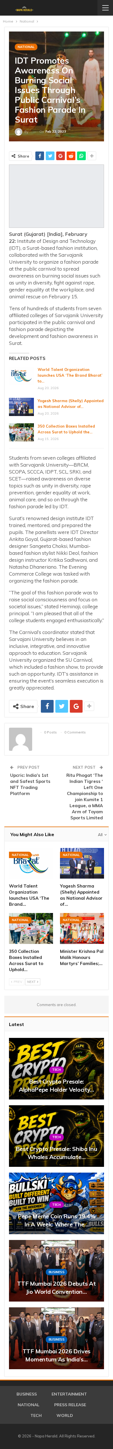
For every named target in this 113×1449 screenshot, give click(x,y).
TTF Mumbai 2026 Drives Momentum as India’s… (56, 1355)
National (26, 47)
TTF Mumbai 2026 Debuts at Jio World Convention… (56, 1287)
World (65, 1415)
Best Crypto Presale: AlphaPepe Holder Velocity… (56, 1085)
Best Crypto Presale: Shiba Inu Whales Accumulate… (56, 1152)
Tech (56, 1070)
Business (57, 1272)
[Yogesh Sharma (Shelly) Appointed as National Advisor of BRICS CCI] (21, 407)
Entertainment (69, 1394)
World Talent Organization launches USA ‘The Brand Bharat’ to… (70, 375)
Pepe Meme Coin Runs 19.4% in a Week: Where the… (57, 1220)
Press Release (70, 1404)
